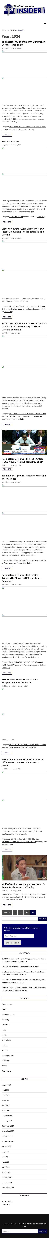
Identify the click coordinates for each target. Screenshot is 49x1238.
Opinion (5, 1045)
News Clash (6, 1040)
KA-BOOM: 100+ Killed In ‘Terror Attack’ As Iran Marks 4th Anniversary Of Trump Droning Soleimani (24, 326)
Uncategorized (7, 1055)
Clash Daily (29, 129)
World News (6, 1071)
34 (27, 912)
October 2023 (7, 1136)
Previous (7, 912)
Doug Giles (5, 145)
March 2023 (6, 1172)
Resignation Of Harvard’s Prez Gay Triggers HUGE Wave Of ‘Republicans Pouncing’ (21, 578)
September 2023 (8, 1141)
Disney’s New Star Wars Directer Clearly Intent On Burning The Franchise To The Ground (23, 231)
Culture (5, 1009)
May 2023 (5, 1162)
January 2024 (7, 1121)
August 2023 (6, 1146)
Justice (4, 1035)
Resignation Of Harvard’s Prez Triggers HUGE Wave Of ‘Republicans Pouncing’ (22, 460)
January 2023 (7, 1182)
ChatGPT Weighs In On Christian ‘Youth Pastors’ (20, 967)
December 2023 (8, 1126)
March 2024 (6, 1110)
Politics (5, 1050)
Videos (4, 1066)
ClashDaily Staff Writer (8, 686)
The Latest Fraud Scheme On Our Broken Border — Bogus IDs (23, 43)
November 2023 (8, 1131)
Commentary (7, 1004)
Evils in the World (11, 141)
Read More (7, 135)
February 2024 (7, 1115)
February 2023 (7, 1177)
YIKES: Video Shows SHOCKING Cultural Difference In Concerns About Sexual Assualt (22, 762)
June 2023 (5, 1157)
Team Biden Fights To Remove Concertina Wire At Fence (24, 477)
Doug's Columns (8, 1014)
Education (6, 1025)
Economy (5, 1019)
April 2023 (5, 1167)
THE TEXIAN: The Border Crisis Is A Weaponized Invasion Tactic (20, 681)
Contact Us (6, 1205)
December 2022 (8, 1187)
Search (42, 918)
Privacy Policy (7, 1201)
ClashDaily (5, 465)
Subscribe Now (12, 943)
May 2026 (5, 1100)
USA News (5, 1060)
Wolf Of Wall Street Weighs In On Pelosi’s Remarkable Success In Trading (23, 886)
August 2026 (6, 1085)
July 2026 (5, 1090)
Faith (4, 1030)
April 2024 (5, 1105)
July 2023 (5, 1151)
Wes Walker (5, 48)
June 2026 (5, 1095)
